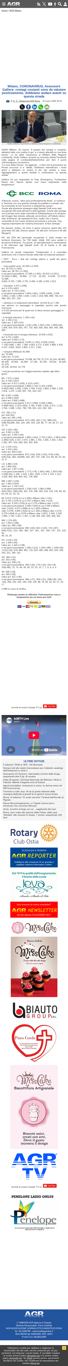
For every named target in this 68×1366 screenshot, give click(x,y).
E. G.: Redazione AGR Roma (26, 101)
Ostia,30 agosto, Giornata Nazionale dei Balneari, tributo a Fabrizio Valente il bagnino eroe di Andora (32, 781)
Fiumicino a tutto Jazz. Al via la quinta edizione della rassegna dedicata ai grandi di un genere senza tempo (30, 792)
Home (5, 10)
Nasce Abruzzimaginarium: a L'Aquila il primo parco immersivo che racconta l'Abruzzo (29, 804)
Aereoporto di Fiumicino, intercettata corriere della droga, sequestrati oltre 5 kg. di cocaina (31, 775)
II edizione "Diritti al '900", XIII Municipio (23, 764)
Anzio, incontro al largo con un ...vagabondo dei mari (29, 809)
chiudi (29, 1358)
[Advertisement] (34, 47)
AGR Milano (15, 10)
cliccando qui (33, 1355)
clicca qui (35, 1363)
